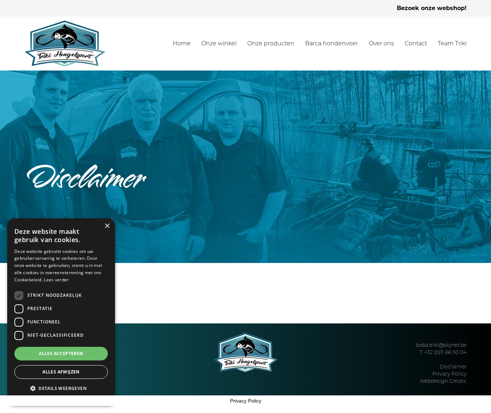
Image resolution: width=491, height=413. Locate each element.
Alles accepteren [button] (61, 353)
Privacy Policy (449, 374)
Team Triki (452, 43)
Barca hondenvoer (331, 43)
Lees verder (56, 280)
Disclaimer (453, 366)
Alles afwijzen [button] (61, 372)
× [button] (107, 226)
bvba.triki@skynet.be (441, 345)
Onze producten (270, 43)
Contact (416, 43)
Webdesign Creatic (443, 381)
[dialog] (61, 312)
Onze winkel (219, 43)
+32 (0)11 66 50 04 (445, 352)
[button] (61, 389)
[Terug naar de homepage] (65, 44)
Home (182, 43)
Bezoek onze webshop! (432, 8)
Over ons (381, 43)
